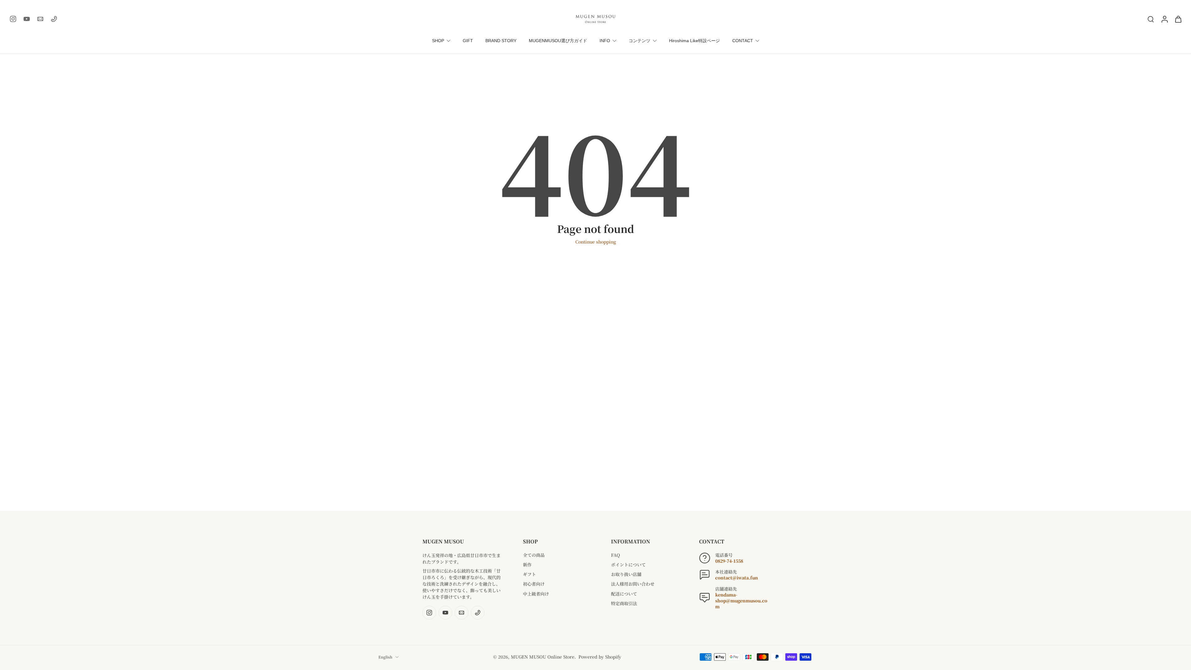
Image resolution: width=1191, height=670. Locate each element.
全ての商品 (534, 555)
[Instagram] (13, 19)
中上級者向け (536, 594)
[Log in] (1164, 19)
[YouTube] (26, 19)
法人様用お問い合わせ (632, 584)
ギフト (529, 574)
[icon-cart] (1178, 19)
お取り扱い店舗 (626, 574)
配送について (624, 594)
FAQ (615, 555)
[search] (1151, 19)
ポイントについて (628, 565)
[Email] (40, 19)
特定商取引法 (624, 603)
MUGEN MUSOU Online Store (542, 657)
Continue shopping (595, 242)
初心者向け (534, 584)
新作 (527, 565)
